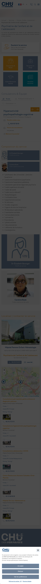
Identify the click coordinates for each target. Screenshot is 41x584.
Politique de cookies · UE (15, 581)
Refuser (20, 571)
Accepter (20, 566)
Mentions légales (27, 581)
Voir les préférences (20, 577)
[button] (38, 550)
